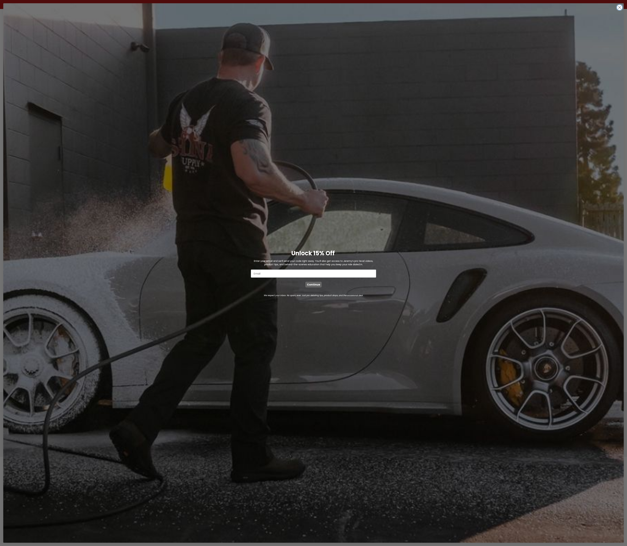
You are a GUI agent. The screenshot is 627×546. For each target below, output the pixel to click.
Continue (313, 284)
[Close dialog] (619, 7)
